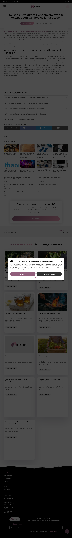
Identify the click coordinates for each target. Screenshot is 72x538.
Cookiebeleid (35, 277)
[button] (61, 261)
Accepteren (22, 274)
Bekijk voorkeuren (49, 274)
